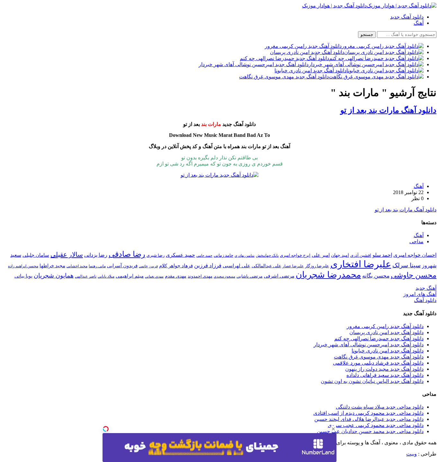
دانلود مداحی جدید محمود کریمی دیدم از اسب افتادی (368, 413)
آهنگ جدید (426, 288)
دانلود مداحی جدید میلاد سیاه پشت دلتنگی (380, 407)
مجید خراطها (52, 265)
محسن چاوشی (413, 275)
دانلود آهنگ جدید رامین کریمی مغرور (385, 326)
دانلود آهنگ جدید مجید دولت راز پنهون (384, 369)
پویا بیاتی (23, 276)
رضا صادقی (127, 254)
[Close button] (333, 429)
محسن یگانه (376, 276)
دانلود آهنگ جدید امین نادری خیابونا (388, 350)
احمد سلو (382, 255)
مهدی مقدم (175, 276)
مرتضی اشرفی (279, 276)
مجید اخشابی (77, 266)
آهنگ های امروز (419, 294)
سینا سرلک (406, 265)
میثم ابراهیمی (130, 276)
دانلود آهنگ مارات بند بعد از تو (388, 110)
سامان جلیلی (35, 255)
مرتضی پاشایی (250, 276)
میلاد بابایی (106, 276)
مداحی (416, 241)
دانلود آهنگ (425, 300)
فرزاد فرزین (207, 265)
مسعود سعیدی (224, 276)
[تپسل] (106, 429)
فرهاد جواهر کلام (176, 265)
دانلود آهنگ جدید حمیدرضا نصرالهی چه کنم (379, 338)
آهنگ (419, 23)
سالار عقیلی (66, 254)
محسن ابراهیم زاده (23, 266)
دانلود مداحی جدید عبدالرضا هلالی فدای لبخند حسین (369, 419)
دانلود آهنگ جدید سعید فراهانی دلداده (385, 375)
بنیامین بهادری (245, 255)
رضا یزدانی (95, 255)
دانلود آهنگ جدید (407, 17)
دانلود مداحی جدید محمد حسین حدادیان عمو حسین (370, 431)
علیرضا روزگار (317, 265)
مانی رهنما (97, 266)
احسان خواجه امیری (414, 255)
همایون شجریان (54, 275)
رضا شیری (156, 255)
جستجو (367, 34)
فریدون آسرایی (122, 265)
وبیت (411, 454)
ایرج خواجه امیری (295, 255)
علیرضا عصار (293, 266)
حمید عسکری (180, 255)
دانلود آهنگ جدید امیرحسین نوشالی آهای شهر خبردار (369, 344)
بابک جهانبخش (267, 255)
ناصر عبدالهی (85, 276)
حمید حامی (204, 255)
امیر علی (321, 255)
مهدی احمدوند (200, 276)
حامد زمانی (223, 255)
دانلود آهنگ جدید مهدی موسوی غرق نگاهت (379, 357)
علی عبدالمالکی (266, 265)
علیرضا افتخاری (360, 264)
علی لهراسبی (236, 265)
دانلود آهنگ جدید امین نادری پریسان (386, 332)
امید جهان (340, 255)
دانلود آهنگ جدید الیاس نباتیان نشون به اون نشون (372, 381)
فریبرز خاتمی (148, 266)
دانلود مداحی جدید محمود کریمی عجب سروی (376, 425)
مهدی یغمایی (154, 276)
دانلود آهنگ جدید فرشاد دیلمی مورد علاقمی (378, 363)
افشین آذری (360, 255)
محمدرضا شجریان (328, 275)
